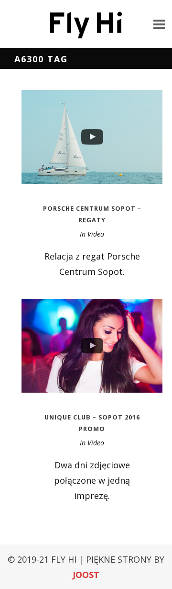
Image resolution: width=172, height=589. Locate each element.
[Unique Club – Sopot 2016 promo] (92, 346)
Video (95, 233)
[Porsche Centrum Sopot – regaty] (92, 137)
